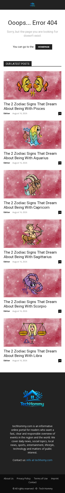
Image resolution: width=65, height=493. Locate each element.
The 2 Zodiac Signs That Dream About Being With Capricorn (30, 205)
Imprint (54, 478)
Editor (7, 113)
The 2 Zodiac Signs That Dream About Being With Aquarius (30, 155)
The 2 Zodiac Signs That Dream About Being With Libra (30, 353)
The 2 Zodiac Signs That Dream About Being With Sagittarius (30, 254)
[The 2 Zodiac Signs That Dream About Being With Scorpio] (32, 283)
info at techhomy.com (39, 460)
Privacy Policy (24, 478)
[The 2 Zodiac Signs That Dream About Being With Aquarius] (32, 135)
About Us (8, 478)
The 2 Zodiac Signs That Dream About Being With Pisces (30, 106)
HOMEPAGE (43, 47)
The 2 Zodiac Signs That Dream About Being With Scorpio (30, 304)
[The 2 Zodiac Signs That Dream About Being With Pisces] (32, 85)
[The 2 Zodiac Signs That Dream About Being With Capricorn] (32, 184)
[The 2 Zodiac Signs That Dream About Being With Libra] (32, 332)
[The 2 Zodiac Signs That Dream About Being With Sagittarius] (32, 233)
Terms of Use (41, 478)
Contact (32, 482)
